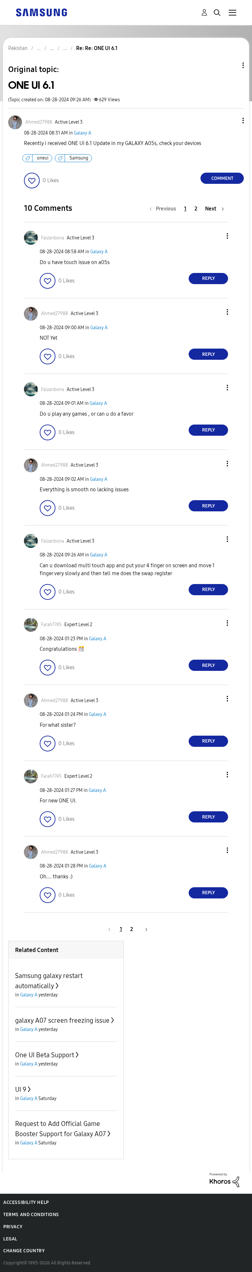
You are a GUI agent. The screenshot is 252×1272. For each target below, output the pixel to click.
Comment (222, 178)
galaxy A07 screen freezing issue (62, 1020)
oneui (43, 158)
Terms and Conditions (31, 1214)
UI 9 (20, 1089)
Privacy (12, 1227)
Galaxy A (82, 133)
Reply (208, 278)
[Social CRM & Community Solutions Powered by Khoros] (224, 1179)
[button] (232, 120)
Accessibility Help (26, 1202)
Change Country (24, 1251)
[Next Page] (144, 929)
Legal (10, 1239)
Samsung (79, 158)
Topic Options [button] (232, 65)
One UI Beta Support (44, 1055)
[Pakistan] (41, 12)
